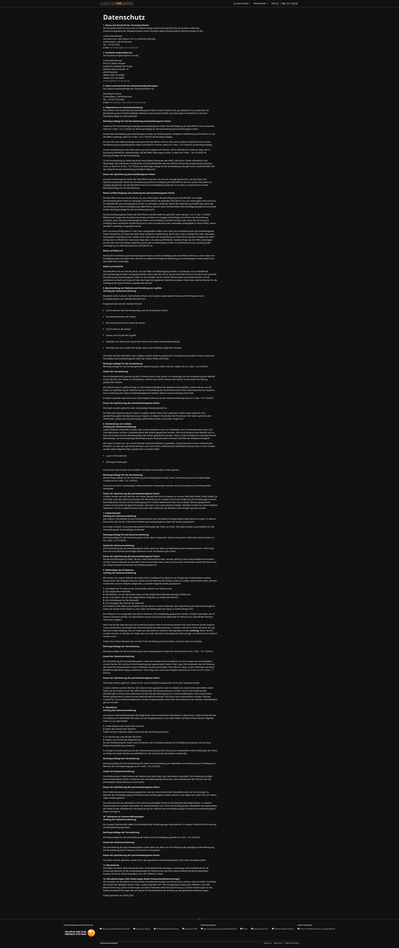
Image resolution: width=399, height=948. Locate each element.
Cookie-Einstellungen (291, 943)
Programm (260, 3)
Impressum (268, 943)
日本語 (294, 3)
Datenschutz (278, 943)
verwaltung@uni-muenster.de (124, 47)
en (288, 3)
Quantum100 (240, 3)
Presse (275, 3)
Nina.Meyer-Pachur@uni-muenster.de (128, 102)
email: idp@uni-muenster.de (116, 80)
